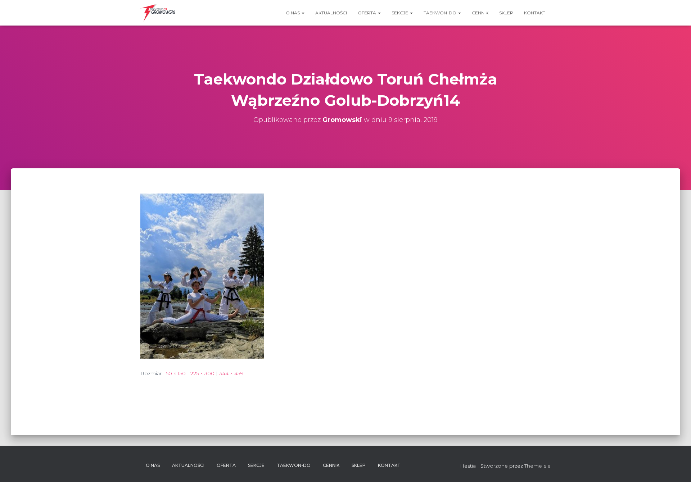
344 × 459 (231, 373)
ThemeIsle (537, 466)
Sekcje (400, 12)
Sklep (506, 12)
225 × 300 (202, 373)
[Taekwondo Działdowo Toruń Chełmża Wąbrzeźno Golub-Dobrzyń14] (202, 275)
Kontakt (534, 12)
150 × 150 (175, 373)
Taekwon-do (440, 12)
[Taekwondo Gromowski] (158, 13)
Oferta (367, 12)
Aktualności (331, 12)
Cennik (480, 12)
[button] (302, 12)
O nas (293, 12)
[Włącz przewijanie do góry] (677, 468)
